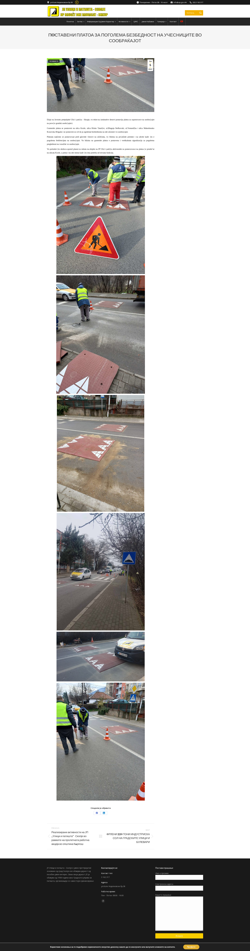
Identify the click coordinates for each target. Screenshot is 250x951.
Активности (53, 61)
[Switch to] (182, 22)
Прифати (191, 947)
